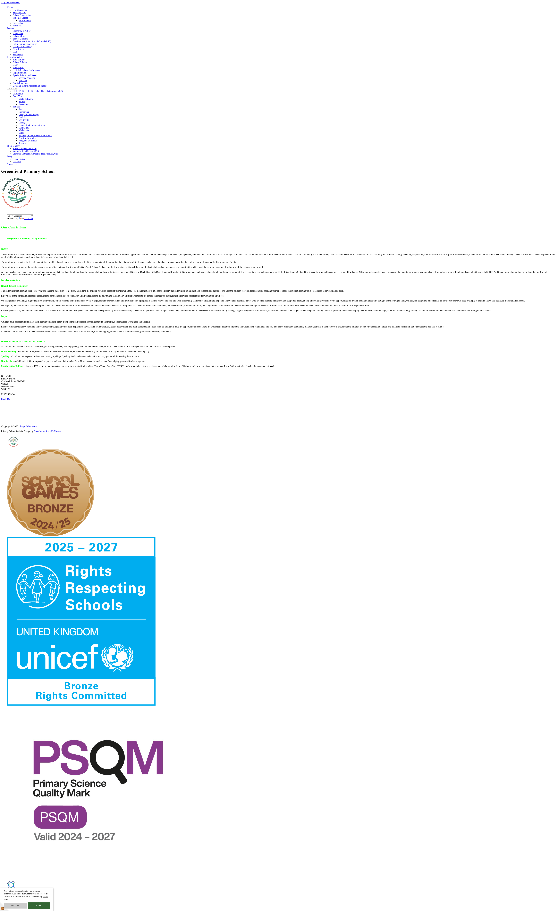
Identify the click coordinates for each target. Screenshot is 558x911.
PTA (15, 52)
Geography (24, 120)
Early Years (18, 96)
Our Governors (20, 10)
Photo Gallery (13, 146)
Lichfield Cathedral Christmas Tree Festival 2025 (35, 153)
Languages (24, 127)
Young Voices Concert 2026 (26, 151)
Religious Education (28, 140)
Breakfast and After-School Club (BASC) (32, 41)
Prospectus (18, 23)
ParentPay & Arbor (21, 31)
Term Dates (18, 54)
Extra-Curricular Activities (25, 44)
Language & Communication (32, 125)
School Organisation (22, 15)
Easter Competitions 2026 (24, 148)
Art (20, 109)
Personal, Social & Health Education (35, 135)
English (22, 117)
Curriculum (12, 88)
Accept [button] (39, 905)
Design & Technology (29, 114)
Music (21, 133)
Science (22, 143)
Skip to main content (10, 2)
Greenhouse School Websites (47, 431)
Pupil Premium (19, 72)
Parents (10, 28)
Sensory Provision (27, 78)
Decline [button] (15, 905)
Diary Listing (19, 159)
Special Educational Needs (25, 75)
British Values (25, 20)
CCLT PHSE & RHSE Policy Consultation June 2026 (38, 91)
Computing (24, 112)
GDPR (16, 65)
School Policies (20, 62)
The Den (23, 80)
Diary (9, 156)
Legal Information (28, 426)
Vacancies (17, 25)
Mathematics (24, 130)
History (22, 122)
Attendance (18, 33)
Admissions (18, 67)
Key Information (14, 57)
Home (10, 7)
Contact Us (12, 164)
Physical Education (27, 138)
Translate (28, 218)
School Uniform (20, 38)
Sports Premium (20, 83)
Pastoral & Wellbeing (22, 46)
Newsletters (18, 49)
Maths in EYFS (26, 99)
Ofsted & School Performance (26, 70)
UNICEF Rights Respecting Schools (29, 86)
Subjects (16, 106)
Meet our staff (19, 12)
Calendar (17, 161)
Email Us (5, 399)
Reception (23, 104)
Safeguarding (19, 59)
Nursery (22, 101)
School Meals (19, 36)
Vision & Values (20, 18)
